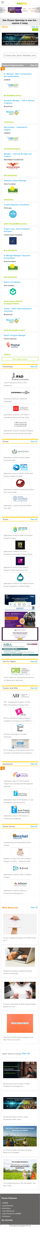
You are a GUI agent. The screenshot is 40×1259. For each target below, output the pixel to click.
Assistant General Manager (15, 180)
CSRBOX (5, 1203)
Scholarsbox (6, 1216)
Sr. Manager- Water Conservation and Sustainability (18, 75)
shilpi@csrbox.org (25, 1254)
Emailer (4, 1227)
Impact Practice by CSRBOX (11, 1214)
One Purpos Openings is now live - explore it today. (20, 22)
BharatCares (6, 1208)
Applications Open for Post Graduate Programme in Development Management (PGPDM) (18, 784)
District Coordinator (12, 282)
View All (34, 27)
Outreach (5, 1225)
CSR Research (7, 1233)
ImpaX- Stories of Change (12, 1054)
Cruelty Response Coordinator (16, 204)
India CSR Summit (8, 1211)
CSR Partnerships (8, 1235)
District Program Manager (15, 335)
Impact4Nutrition (7, 1206)
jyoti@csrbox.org (12, 1254)
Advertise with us (8, 1230)
